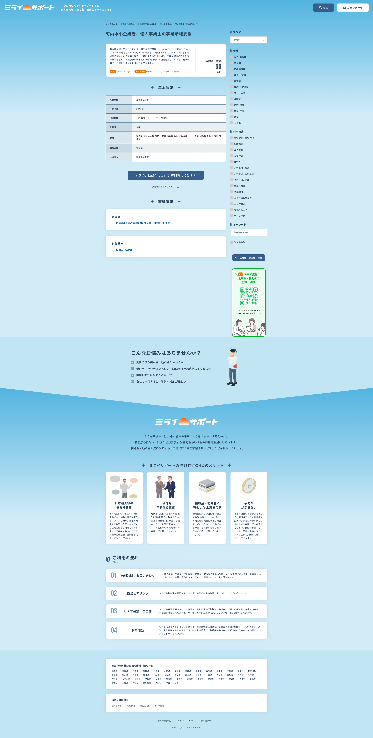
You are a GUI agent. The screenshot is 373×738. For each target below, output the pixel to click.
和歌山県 (126, 678)
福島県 (177, 671)
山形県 (167, 671)
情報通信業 (239, 68)
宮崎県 (135, 682)
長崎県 (253, 678)
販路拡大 (238, 143)
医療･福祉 (239, 104)
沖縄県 (158, 682)
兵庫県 (251, 675)
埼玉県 (219, 671)
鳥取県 (137, 678)
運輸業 (237, 98)
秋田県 (156, 671)
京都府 (230, 675)
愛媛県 (211, 678)
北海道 (114, 671)
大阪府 (240, 675)
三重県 (209, 675)
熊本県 (114, 682)
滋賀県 (219, 675)
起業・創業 (239, 185)
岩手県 (135, 671)
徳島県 (190, 678)
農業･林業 (239, 110)
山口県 (179, 678)
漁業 (236, 116)
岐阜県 (177, 675)
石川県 (135, 675)
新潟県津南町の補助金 (147, 24)
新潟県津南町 (142, 157)
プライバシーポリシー (185, 720)
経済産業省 (116, 705)
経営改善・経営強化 (244, 137)
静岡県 (188, 675)
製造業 (237, 62)
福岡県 (232, 678)
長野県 (167, 675)
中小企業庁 (131, 705)
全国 (168, 682)
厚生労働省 (145, 705)
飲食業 (237, 80)
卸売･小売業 (240, 74)
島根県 (148, 678)
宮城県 (146, 671)
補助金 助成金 (111, 24)
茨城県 (188, 671)
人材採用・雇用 (241, 167)
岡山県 (158, 678)
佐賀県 (242, 678)
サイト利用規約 (164, 720)
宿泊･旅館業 (240, 56)
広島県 (169, 678)
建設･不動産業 (241, 86)
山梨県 (156, 675)
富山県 (125, 675)
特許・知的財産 (241, 179)
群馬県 (209, 671)
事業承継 (238, 191)
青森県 (125, 671)
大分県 (125, 682)
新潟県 (139, 148)
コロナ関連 (239, 203)
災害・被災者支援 (243, 197)
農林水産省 (159, 705)
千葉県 (230, 671)
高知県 (221, 678)
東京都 (240, 671)
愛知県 (198, 675)
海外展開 (238, 149)
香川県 (200, 678)
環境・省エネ (240, 209)
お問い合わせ (205, 720)
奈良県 (114, 678)
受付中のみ (239, 242)
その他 (237, 122)
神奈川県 (252, 671)
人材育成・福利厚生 (244, 173)
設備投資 (238, 155)
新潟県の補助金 (127, 24)
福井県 (146, 675)
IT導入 (237, 161)
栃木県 (198, 671)
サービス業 (239, 92)
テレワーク (239, 215)
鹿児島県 (147, 682)
